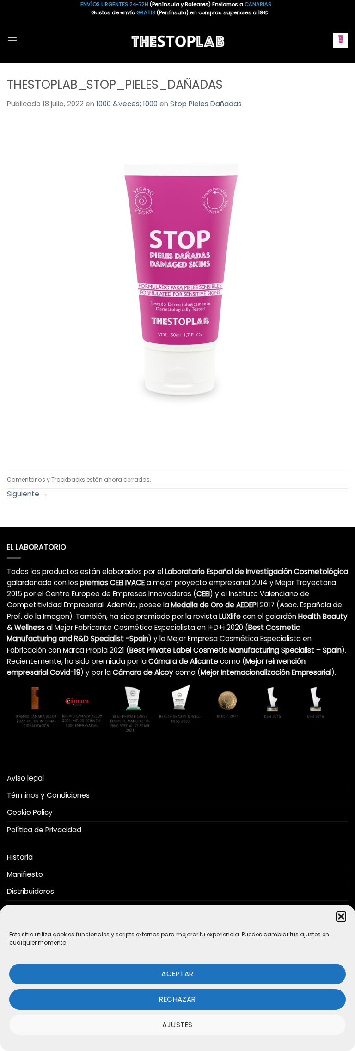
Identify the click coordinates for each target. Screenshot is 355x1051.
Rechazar (177, 999)
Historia (20, 857)
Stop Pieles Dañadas (206, 104)
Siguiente (27, 494)
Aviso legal (25, 778)
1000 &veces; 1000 (127, 104)
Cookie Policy (30, 812)
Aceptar (177, 973)
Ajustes (177, 1024)
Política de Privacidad (44, 830)
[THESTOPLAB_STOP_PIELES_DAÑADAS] (177, 290)
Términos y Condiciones (48, 795)
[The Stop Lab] (177, 39)
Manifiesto (25, 874)
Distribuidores (30, 891)
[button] (341, 916)
